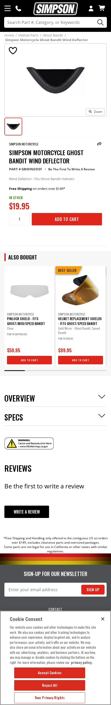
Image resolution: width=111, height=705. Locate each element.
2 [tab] (35, 370)
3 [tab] (55, 370)
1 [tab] (14, 370)
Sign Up (92, 589)
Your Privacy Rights (50, 697)
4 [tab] (76, 370)
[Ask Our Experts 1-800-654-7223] (18, 8)
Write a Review (27, 512)
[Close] (102, 619)
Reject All (49, 685)
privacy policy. (82, 662)
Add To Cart (67, 219)
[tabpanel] (29, 316)
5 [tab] (96, 370)
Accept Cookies (49, 672)
